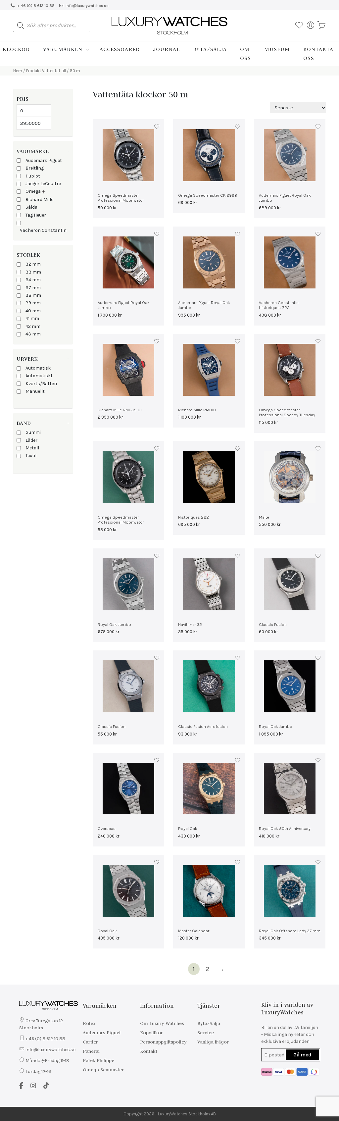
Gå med (302, 1055)
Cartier (90, 1042)
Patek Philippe (98, 1060)
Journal (166, 49)
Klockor (16, 49)
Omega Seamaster (103, 1070)
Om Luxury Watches (162, 1023)
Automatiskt (39, 376)
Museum (277, 49)
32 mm (33, 264)
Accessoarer (120, 49)
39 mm (33, 303)
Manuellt (35, 391)
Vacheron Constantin (43, 230)
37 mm (33, 287)
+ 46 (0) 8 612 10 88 (36, 5)
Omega (33, 191)
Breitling (34, 168)
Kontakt (148, 1051)
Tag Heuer (35, 215)
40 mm (33, 311)
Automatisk (38, 368)
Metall (32, 448)
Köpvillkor (151, 1033)
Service (205, 1033)
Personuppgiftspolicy (163, 1042)
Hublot (32, 176)
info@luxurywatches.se (87, 5)
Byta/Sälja (210, 49)
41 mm (32, 318)
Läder (31, 440)
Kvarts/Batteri (41, 383)
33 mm (33, 272)
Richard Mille (39, 199)
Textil (30, 455)
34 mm (33, 279)
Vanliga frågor (213, 1042)
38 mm (33, 295)
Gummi (33, 432)
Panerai (91, 1051)
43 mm (33, 334)
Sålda (31, 207)
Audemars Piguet (43, 160)
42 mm (32, 326)
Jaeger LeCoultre (43, 183)
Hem (17, 70)
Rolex (89, 1023)
